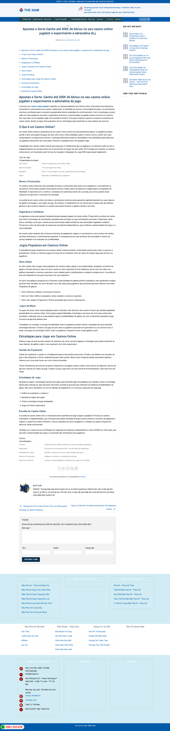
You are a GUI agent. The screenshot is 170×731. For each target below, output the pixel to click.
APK (67, 26)
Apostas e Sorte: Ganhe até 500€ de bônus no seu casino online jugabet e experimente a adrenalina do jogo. (66, 50)
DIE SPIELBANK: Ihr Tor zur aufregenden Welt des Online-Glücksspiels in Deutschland (140, 58)
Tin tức (110, 19)
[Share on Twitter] (63, 468)
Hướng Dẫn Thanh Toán (98, 640)
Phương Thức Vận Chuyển (99, 645)
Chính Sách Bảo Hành (63, 649)
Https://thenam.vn (32, 696)
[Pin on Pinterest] (72, 468)
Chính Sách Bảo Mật (63, 640)
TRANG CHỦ (26, 19)
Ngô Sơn (77, 40)
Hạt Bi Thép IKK (61, 19)
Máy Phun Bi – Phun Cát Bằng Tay (35, 585)
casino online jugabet (40, 106)
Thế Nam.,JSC (31, 700)
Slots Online (27, 71)
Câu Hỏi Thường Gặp (97, 631)
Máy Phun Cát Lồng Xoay (32, 608)
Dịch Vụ (100, 19)
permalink (82, 477)
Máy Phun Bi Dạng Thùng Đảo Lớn (35, 599)
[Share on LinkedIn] (76, 468)
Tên (24, 548)
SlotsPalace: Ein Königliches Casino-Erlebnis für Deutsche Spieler (138, 37)
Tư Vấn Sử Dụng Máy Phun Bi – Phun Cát (130, 603)
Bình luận (26, 528)
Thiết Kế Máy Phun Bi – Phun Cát (83, 19)
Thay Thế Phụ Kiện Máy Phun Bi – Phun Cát (131, 599)
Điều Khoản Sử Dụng (63, 631)
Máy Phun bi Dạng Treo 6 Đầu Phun (36, 590)
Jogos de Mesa (28, 75)
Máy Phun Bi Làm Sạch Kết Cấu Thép (37, 603)
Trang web (89, 548)
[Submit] (148, 19)
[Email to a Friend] (68, 468)
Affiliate (24, 640)
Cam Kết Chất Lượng (63, 636)
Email (56, 548)
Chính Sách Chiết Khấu (64, 645)
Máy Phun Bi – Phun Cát (42, 19)
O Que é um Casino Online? (32, 54)
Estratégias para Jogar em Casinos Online (39, 79)
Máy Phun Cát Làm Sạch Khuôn (34, 612)
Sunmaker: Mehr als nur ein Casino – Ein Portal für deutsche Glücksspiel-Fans (140, 83)
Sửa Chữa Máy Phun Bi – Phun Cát (128, 594)
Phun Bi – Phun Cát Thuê (124, 585)
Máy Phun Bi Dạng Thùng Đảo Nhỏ (35, 594)
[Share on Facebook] (59, 468)
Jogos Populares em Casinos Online (36, 67)
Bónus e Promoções (30, 58)
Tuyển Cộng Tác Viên (29, 636)
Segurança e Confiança (31, 63)
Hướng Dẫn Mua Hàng (97, 636)
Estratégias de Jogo (30, 87)
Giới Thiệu (25, 631)
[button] (52, 19)
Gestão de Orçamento (31, 83)
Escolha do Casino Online (32, 91)
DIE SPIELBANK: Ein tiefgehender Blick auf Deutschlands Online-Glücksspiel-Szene (138, 71)
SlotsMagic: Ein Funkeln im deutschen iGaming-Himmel (139, 48)
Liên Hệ (118, 19)
